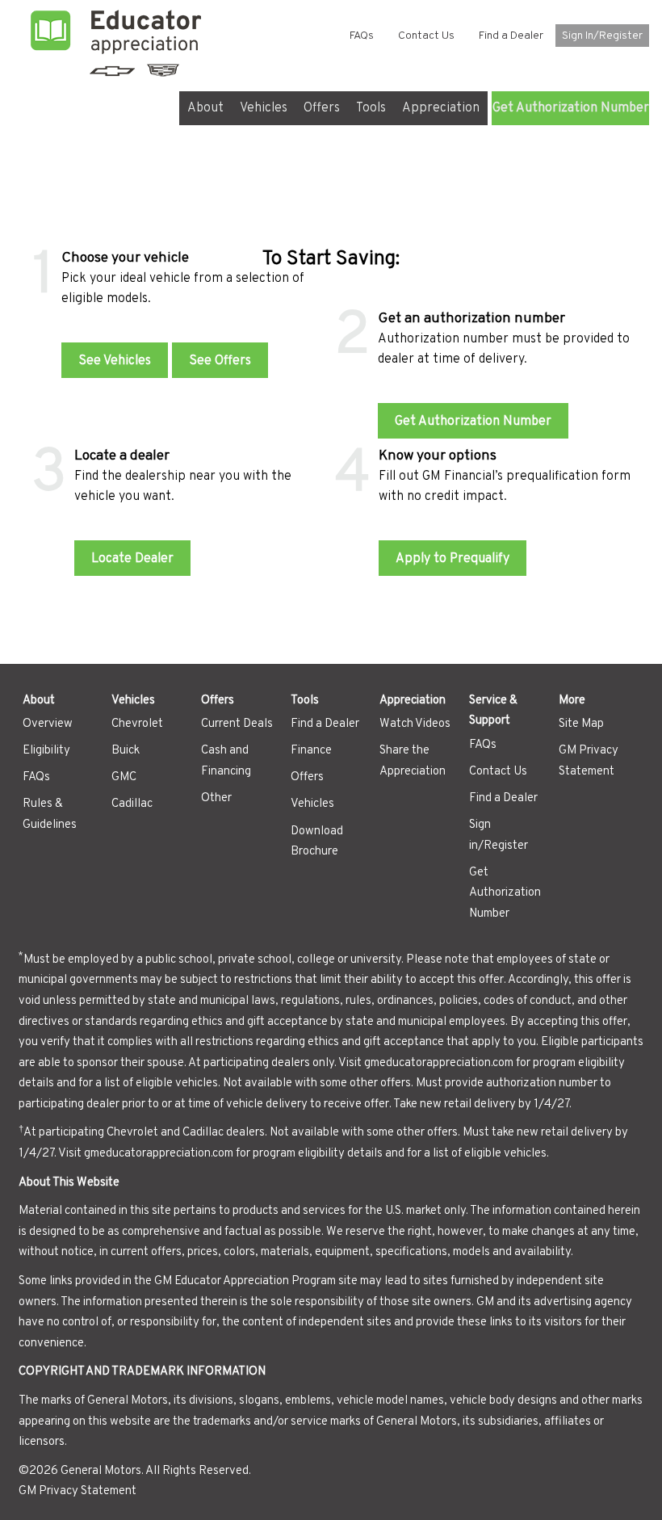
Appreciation (441, 108)
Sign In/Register (602, 36)
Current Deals (237, 724)
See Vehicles (114, 361)
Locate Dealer (132, 559)
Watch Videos (414, 724)
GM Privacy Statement (77, 1491)
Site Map (581, 724)
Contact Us (426, 36)
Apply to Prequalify (452, 559)
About (205, 108)
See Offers (220, 361)
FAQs (362, 36)
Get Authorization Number (570, 108)
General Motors (101, 1471)
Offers (322, 108)
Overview (48, 724)
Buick (125, 750)
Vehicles (263, 108)
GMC (123, 777)
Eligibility (46, 750)
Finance (311, 750)
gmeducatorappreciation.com (438, 1063)
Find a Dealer (511, 36)
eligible (154, 1083)
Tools (371, 108)
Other (216, 798)
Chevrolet (137, 724)
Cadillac (132, 804)
